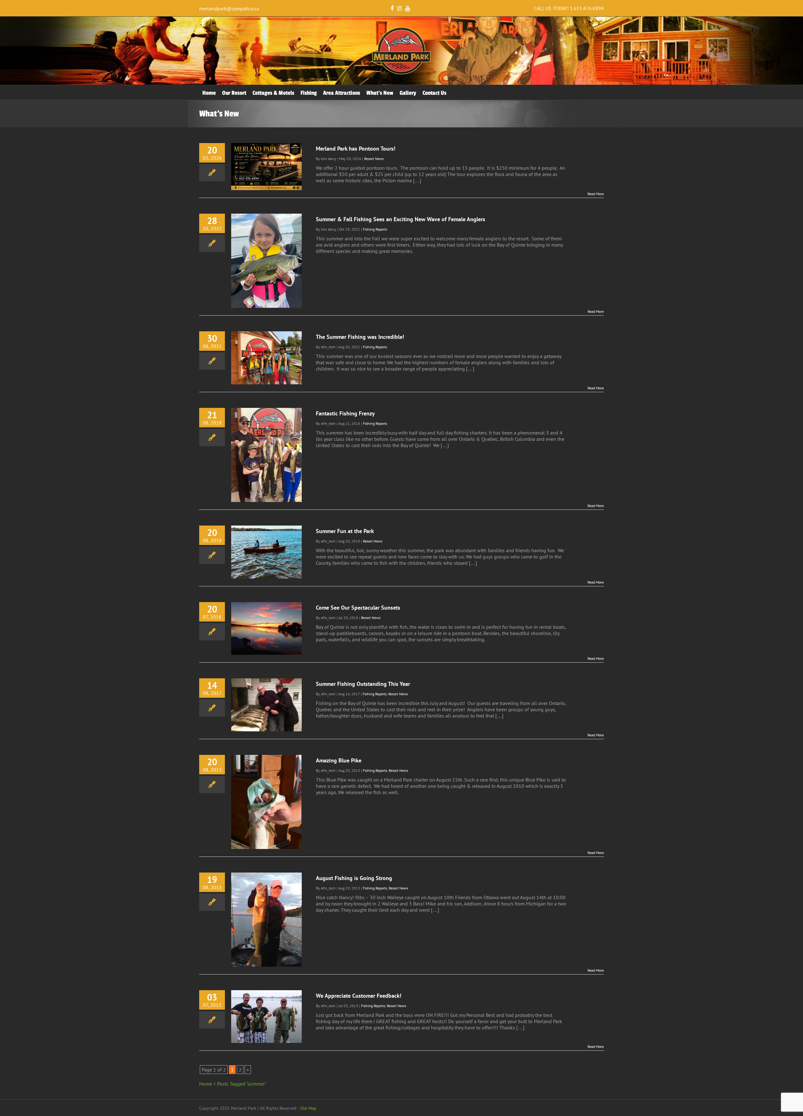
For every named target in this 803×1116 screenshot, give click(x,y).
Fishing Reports (375, 229)
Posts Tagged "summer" (241, 1084)
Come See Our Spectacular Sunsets (358, 607)
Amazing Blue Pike (338, 760)
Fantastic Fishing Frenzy (345, 413)
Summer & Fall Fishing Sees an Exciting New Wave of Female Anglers (400, 219)
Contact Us (434, 92)
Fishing (308, 92)
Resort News (374, 158)
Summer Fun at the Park (345, 531)
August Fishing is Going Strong (354, 878)
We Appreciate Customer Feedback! (358, 995)
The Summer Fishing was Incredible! (360, 336)
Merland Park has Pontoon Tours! (355, 148)
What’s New (379, 92)
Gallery (408, 92)
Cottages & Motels (273, 92)
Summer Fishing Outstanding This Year (363, 683)
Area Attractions (341, 92)
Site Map (308, 1108)
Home (209, 92)
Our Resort (234, 92)
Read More (596, 193)
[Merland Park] (401, 73)
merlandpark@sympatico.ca (229, 8)
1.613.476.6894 (587, 8)
